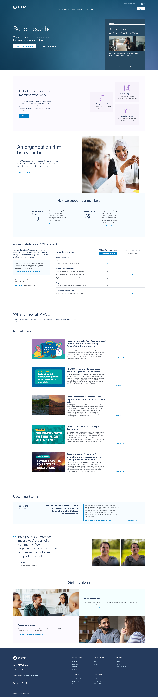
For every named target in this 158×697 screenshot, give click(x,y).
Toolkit (118, 664)
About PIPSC (90, 9)
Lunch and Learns (121, 666)
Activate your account (31, 675)
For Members (63, 9)
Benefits (74, 666)
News (96, 661)
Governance (76, 681)
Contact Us (97, 681)
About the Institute (78, 679)
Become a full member (108, 253)
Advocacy (75, 664)
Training (118, 661)
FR (144, 3)
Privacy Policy (98, 684)
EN (142, 3)
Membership (76, 669)
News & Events (76, 9)
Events (96, 664)
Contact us (18, 285)
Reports (74, 684)
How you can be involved (49, 46)
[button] (131, 66)
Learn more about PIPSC (27, 172)
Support (74, 661)
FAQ (95, 679)
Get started (19, 670)
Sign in (141, 9)
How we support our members (24, 46)
